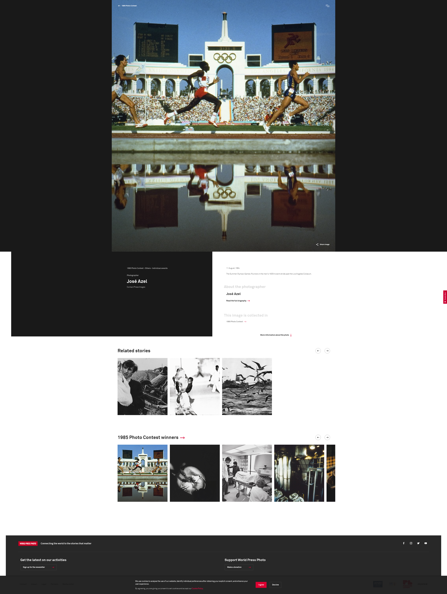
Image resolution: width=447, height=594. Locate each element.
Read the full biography (236, 301)
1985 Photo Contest (129, 6)
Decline (275, 585)
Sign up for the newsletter (34, 567)
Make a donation (234, 567)
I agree (261, 585)
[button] (318, 350)
